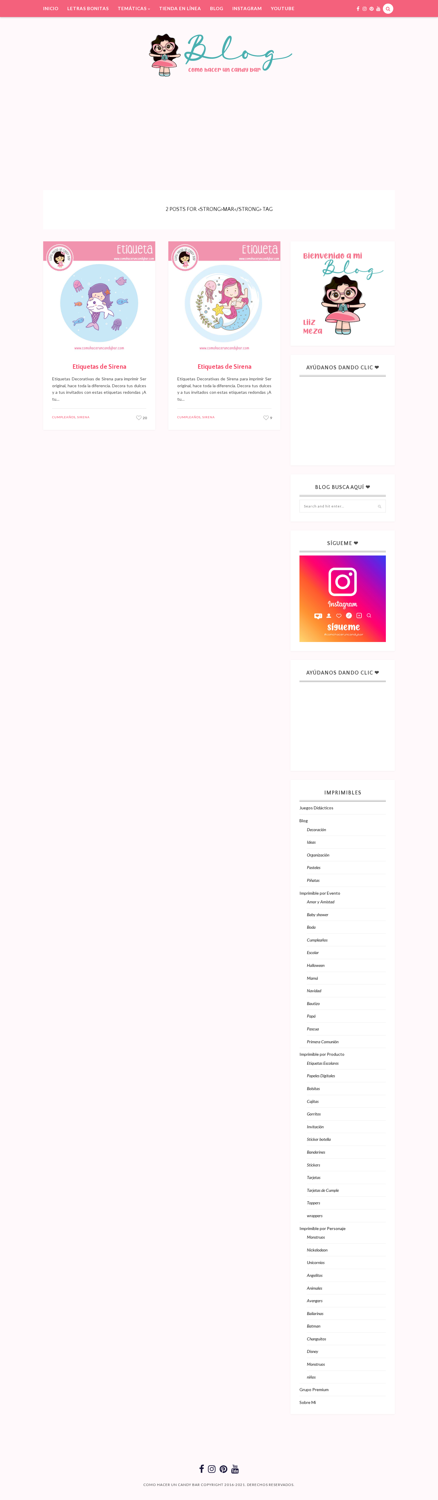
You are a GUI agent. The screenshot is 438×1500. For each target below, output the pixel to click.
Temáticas (132, 8)
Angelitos (314, 1275)
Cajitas (313, 1101)
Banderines (316, 1152)
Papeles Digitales (321, 1075)
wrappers (314, 1215)
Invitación (315, 1126)
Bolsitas (313, 1088)
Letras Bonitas (88, 8)
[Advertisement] (219, 124)
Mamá (312, 978)
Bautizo (313, 1003)
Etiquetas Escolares (322, 1063)
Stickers (313, 1164)
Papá (311, 1015)
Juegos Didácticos (316, 807)
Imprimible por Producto (321, 1054)
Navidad (314, 990)
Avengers (314, 1300)
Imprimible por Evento (319, 893)
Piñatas (313, 880)
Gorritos (314, 1113)
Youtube (283, 8)
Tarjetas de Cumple (323, 1190)
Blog (216, 8)
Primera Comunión (322, 1041)
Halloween (315, 965)
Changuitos (316, 1338)
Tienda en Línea (180, 8)
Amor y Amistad (320, 901)
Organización (318, 854)
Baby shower (317, 914)
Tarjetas (313, 1177)
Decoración (316, 829)
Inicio (50, 8)
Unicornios (315, 1262)
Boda (311, 927)
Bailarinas (315, 1313)
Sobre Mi (307, 1402)
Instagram (247, 8)
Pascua (313, 1028)
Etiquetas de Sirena (99, 367)
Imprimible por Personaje (322, 1228)
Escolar (313, 952)
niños (311, 1376)
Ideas (311, 842)
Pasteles (313, 867)
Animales (314, 1288)
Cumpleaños (63, 417)
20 (144, 418)
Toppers (313, 1202)
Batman (313, 1325)
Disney (312, 1351)
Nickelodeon (317, 1249)
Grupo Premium (314, 1389)
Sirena (83, 417)
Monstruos (316, 1237)
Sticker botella (319, 1139)
